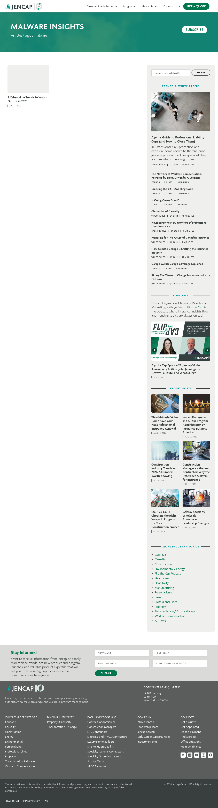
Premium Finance (191, 746)
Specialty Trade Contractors (104, 756)
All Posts (160, 621)
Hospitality (162, 583)
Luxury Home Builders (100, 741)
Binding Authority (60, 717)
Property (160, 606)
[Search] (200, 72)
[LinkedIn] (189, 755)
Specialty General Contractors (105, 751)
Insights (128, 6)
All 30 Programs (96, 766)
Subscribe (194, 29)
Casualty (160, 559)
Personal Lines (164, 592)
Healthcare (162, 578)
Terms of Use (12, 800)
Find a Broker (188, 736)
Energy (9, 736)
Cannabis (160, 554)
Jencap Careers (146, 731)
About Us (147, 6)
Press (158, 597)
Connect (187, 717)
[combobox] (170, 72)
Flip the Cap (195, 307)
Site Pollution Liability (100, 746)
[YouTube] (196, 755)
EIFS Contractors (97, 731)
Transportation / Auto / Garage (175, 611)
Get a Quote (188, 722)
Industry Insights (147, 741)
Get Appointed (190, 726)
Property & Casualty (59, 722)
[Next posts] (207, 350)
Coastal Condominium (101, 722)
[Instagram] (203, 755)
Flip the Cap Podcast (168, 573)
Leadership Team (147, 726)
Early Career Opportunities (153, 736)
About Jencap (145, 722)
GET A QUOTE (196, 6)
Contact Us (170, 6)
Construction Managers (101, 726)
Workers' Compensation (170, 616)
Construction (163, 564)
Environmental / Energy (170, 569)
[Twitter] (183, 755)
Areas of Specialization (100, 6)
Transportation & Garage (20, 761)
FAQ (46, 800)
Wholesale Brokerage (21, 717)
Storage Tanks (95, 761)
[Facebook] (210, 755)
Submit (106, 673)
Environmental (14, 741)
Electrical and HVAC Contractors (107, 736)
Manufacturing (164, 588)
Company (144, 717)
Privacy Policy (31, 800)
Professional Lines (166, 602)
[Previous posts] (154, 350)
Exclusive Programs (101, 717)
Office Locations (191, 741)
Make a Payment (191, 731)
